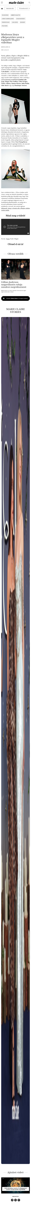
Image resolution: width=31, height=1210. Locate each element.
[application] (15, 1185)
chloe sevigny (20, 18)
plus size (4, 25)
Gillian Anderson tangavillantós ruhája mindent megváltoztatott (13, 284)
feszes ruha (5, 22)
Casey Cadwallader (8, 18)
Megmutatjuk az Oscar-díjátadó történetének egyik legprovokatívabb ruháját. (13, 291)
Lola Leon (15, 22)
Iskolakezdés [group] (10, 8)
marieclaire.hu (5, 47)
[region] (15, 740)
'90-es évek (5, 15)
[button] (15, 740)
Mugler (22, 22)
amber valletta (15, 15)
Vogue (8, 239)
